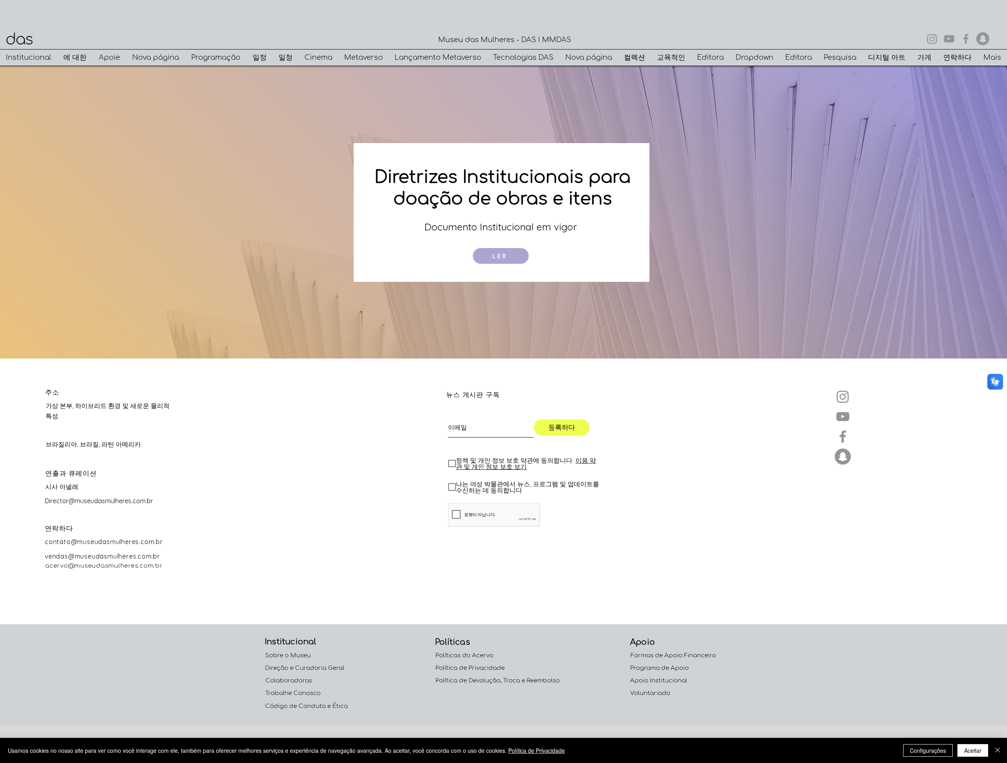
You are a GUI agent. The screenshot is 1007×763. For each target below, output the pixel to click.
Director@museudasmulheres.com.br (99, 501)
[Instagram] (932, 38)
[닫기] (997, 750)
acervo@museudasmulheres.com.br (104, 566)
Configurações (928, 750)
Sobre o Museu (288, 655)
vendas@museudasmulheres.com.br (102, 556)
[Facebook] (965, 38)
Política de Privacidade (536, 750)
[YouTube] (948, 38)
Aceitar (972, 750)
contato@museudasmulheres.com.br (104, 542)
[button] (28, 58)
